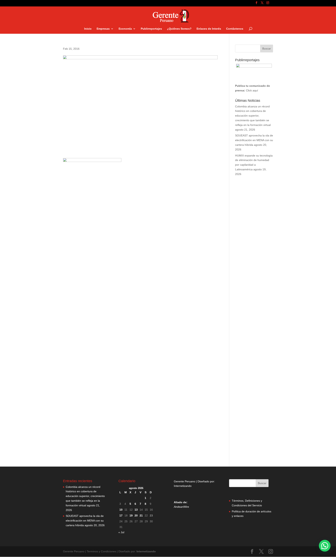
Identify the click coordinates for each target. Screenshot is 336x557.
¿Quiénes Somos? (179, 28)
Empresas (103, 28)
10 (120, 509)
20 (136, 515)
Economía (125, 28)
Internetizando (183, 485)
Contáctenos (234, 28)
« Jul (121, 532)
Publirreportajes (151, 28)
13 (136, 509)
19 (131, 515)
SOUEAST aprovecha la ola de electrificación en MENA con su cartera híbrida (254, 140)
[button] (325, 546)
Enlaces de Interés (209, 28)
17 (120, 515)
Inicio (88, 28)
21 (141, 515)
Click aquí (252, 90)
